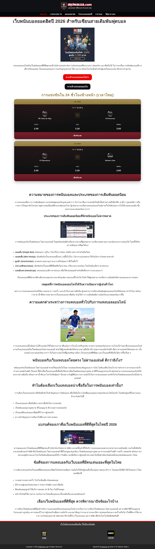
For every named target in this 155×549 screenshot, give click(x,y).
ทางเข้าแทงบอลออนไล (77, 86)
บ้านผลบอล (103, 547)
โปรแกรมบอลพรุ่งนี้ (85, 14)
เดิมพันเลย (77, 136)
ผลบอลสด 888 (70, 14)
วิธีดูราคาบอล (110, 14)
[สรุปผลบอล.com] (77, 6)
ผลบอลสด (43, 14)
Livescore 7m (56, 14)
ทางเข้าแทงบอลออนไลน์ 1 (77, 77)
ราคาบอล (98, 14)
